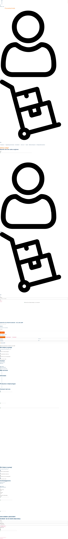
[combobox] (34, 298)
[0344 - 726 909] (0, 353)
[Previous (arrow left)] (0, 538)
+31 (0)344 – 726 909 (4, 334)
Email (1, 520)
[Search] (1, 301)
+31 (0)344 (1, 364)
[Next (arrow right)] (2, 538)
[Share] (3, 537)
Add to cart (2, 332)
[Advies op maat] (0, 350)
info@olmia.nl (3, 335)
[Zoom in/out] (0, 537)
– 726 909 (4, 364)
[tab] (2, 337)
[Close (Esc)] (5, 537)
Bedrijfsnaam (2, 523)
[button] (2, 145)
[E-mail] (0, 358)
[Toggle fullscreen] (2, 537)
